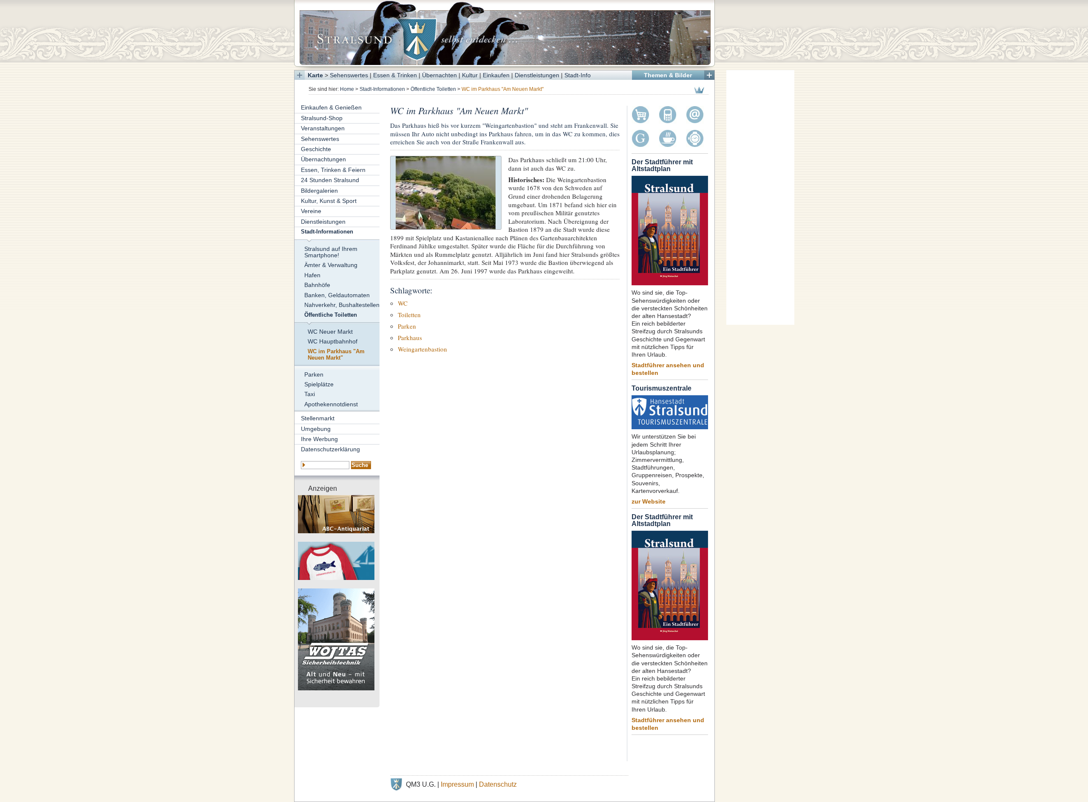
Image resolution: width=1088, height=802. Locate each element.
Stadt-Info (577, 75)
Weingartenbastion (422, 349)
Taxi (309, 394)
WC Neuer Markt (330, 331)
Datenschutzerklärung (330, 449)
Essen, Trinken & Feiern (333, 169)
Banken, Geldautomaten (337, 295)
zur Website (649, 501)
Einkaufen (496, 75)
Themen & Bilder (668, 75)
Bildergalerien (319, 190)
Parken (313, 374)
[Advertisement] (760, 197)
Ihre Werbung (319, 439)
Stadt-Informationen (382, 89)
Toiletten (409, 314)
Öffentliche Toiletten (433, 89)
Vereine (311, 211)
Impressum (457, 784)
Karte (315, 75)
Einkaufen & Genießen (331, 107)
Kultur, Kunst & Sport (329, 200)
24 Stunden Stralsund (330, 180)
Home (347, 89)
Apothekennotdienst (331, 404)
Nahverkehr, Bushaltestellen (342, 304)
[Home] (504, 33)
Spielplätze (319, 384)
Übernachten (439, 75)
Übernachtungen (323, 159)
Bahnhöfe (317, 284)
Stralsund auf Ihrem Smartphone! (330, 252)
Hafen (312, 275)
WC (403, 303)
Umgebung (316, 428)
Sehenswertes (349, 75)
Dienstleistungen (537, 75)
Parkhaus (410, 337)
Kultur (470, 75)
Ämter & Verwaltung (330, 265)
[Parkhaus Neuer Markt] (446, 191)
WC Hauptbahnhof (332, 341)
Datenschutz (498, 784)
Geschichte (316, 149)
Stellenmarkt (317, 418)
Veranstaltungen (323, 128)
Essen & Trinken (395, 75)
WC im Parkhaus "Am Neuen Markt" (336, 355)
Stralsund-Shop (322, 118)
